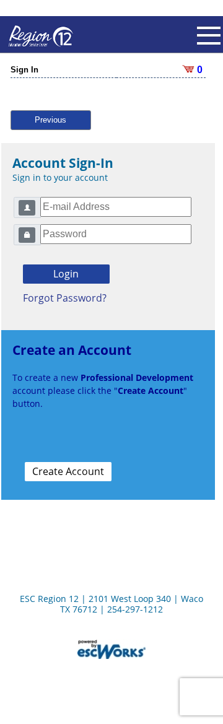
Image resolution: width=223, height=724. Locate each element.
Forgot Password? (65, 298)
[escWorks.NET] (111, 648)
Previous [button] (50, 119)
